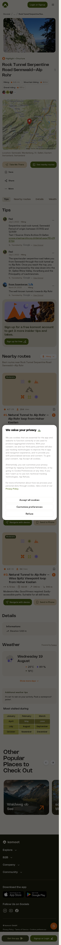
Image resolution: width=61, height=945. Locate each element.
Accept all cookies (29, 500)
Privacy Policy (12, 488)
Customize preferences (29, 506)
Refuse (29, 513)
